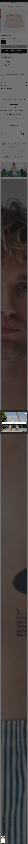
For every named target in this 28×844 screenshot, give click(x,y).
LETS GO (14, 423)
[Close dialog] (26, 413)
